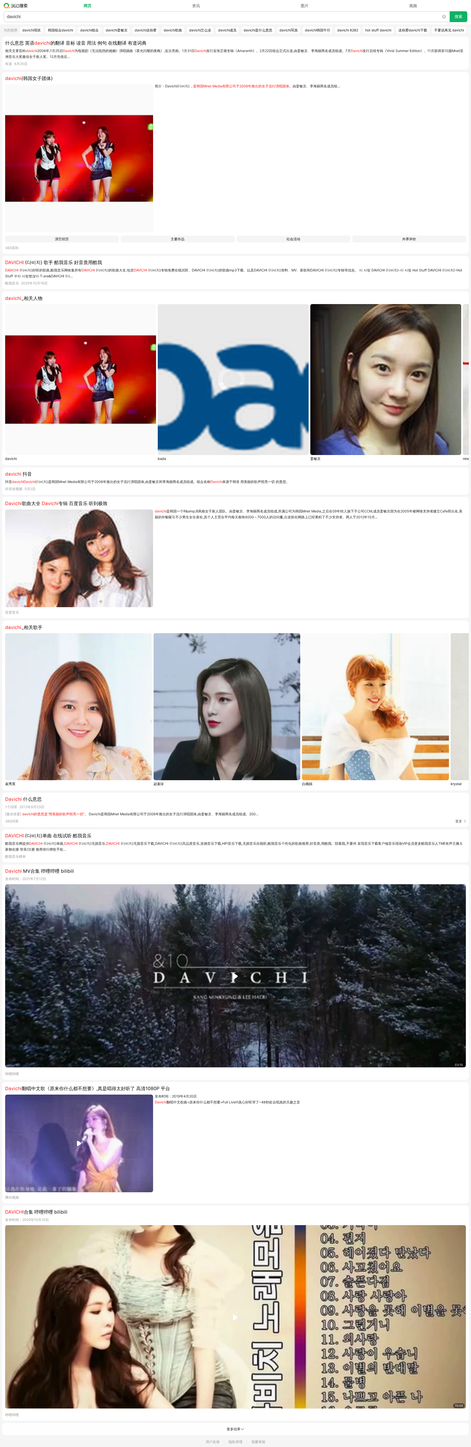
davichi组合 (89, 30)
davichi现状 (31, 30)
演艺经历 (62, 239)
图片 (305, 5)
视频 (413, 5)
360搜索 (17, 5)
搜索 (458, 16)
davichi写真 (288, 30)
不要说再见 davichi (449, 30)
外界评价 (409, 239)
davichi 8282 (347, 30)
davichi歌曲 (173, 30)
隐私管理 (235, 1442)
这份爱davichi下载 (412, 30)
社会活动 (293, 239)
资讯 (196, 5)
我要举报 (258, 1442)
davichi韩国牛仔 (317, 30)
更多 (458, 821)
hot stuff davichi (378, 30)
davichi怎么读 (200, 30)
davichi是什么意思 (258, 30)
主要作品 (177, 239)
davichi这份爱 (146, 30)
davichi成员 (227, 30)
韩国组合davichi (60, 30)
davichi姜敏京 (117, 30)
